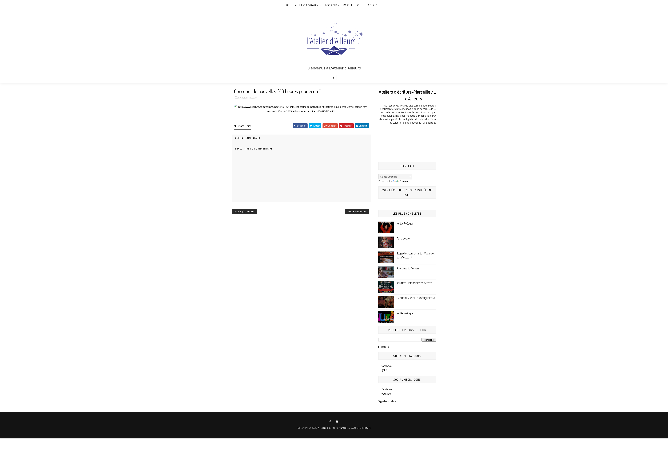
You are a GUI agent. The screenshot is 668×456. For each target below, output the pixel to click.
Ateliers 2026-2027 (306, 5)
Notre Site (374, 5)
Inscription (332, 5)
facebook (386, 366)
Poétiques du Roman (408, 268)
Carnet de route (353, 5)
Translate (404, 181)
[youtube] (337, 421)
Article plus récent (244, 211)
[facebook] (333, 77)
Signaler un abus (387, 401)
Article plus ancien (357, 211)
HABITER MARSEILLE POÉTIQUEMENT (416, 298)
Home (288, 5)
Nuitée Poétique (405, 223)
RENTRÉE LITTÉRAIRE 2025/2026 (414, 283)
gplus (384, 370)
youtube (386, 393)
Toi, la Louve (403, 238)
